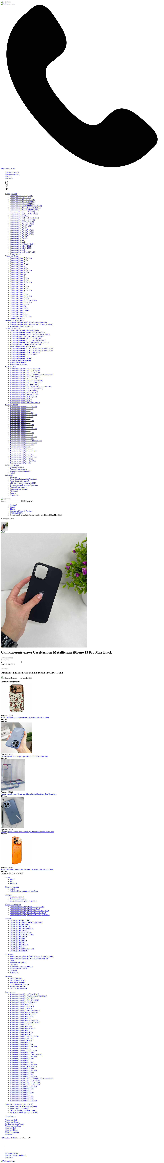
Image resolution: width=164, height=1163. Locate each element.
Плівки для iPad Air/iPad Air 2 (21, 932)
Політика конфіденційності (15, 1155)
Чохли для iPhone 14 (17, 284)
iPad (11, 881)
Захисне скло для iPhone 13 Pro (21, 449)
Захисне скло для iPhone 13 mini (22, 445)
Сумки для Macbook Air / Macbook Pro (24, 330)
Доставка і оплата (12, 172)
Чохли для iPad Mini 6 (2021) (20, 246)
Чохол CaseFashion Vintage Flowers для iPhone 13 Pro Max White (25, 717)
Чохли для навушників (18, 489)
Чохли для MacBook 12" (19, 356)
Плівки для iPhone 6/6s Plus (20, 926)
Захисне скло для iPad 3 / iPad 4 (22, 1006)
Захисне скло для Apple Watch (21, 326)
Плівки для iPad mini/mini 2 (20, 924)
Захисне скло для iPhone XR (20, 463)
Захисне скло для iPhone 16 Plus (22, 421)
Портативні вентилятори (19, 984)
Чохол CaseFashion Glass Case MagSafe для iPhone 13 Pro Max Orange (27, 869)
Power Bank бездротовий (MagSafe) (23, 479)
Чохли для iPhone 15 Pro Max (21, 282)
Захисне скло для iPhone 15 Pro (21, 427)
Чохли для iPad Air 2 (17, 242)
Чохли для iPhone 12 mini (19, 304)
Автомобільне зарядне (18, 469)
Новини (8, 176)
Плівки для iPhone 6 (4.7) (19, 930)
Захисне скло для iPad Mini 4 (21, 401)
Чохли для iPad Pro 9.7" (19, 238)
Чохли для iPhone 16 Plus (19, 272)
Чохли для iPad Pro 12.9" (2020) (22, 230)
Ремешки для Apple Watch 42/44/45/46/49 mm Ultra (29, 958)
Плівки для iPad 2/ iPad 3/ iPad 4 (22, 934)
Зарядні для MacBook (18, 362)
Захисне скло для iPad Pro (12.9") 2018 (24, 1036)
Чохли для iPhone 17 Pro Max (21, 258)
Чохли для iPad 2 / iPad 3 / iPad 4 (22, 244)
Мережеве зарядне (17, 467)
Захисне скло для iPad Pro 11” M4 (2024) (25, 372)
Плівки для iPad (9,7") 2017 (20, 920)
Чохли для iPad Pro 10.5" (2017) (22, 224)
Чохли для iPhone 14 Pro (19, 288)
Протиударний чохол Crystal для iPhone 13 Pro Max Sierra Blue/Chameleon (28, 794)
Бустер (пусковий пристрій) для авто (24, 485)
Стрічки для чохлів (17, 318)
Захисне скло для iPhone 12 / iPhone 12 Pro (26, 441)
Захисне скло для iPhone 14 (20, 431)
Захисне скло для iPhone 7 (20, 1030)
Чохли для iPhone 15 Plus (19, 278)
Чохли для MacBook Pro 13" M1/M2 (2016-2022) (28, 340)
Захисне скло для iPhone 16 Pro (21, 417)
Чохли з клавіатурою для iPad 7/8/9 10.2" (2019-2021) (30, 915)
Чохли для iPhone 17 (17, 262)
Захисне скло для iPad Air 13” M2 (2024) (25, 370)
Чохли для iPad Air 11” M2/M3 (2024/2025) (26, 206)
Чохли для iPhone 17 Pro (19, 260)
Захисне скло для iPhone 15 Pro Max (23, 429)
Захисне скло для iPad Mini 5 (21, 399)
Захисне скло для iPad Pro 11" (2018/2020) (25, 383)
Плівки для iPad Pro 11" (19, 951)
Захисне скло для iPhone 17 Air (21, 413)
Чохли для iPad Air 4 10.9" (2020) (22, 212)
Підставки (14, 491)
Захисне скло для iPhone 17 (20, 411)
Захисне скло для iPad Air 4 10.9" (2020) (25, 376)
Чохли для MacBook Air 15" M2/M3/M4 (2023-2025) (29, 342)
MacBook (13, 883)
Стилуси (13, 493)
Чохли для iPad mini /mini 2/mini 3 (22, 252)
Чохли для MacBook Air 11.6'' (21, 358)
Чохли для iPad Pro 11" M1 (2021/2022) (24, 210)
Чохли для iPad (11, 194)
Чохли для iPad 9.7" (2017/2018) (22, 222)
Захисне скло (10, 992)
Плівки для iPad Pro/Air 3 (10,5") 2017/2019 (26, 922)
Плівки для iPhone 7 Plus (19, 945)
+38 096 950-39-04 (8, 168)
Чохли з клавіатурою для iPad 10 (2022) (25, 909)
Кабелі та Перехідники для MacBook (24, 891)
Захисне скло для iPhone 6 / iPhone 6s (24, 1012)
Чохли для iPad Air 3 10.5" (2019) (22, 220)
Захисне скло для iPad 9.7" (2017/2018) (24, 385)
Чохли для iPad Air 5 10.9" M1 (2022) (24, 214)
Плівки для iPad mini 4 (18, 941)
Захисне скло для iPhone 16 (20, 419)
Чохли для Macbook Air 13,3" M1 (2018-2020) (27, 336)
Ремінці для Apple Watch (14, 320)
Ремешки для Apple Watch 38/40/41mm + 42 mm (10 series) (31, 956)
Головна (13, 505)
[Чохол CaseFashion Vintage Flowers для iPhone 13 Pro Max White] (16, 713)
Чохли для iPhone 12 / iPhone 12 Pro (23, 300)
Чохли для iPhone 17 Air (19, 264)
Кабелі (12, 473)
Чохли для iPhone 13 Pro (19, 294)
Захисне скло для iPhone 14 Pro (21, 435)
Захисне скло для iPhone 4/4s (21, 1026)
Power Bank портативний (19, 481)
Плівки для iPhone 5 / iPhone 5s (21, 928)
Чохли (12, 507)
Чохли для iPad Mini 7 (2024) (20, 198)
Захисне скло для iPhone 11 (20, 453)
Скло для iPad (10, 366)
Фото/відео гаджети (17, 982)
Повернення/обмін (12, 174)
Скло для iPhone (11, 405)
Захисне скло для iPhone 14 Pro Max (23, 437)
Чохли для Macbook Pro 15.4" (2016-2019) (25, 344)
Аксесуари (9, 475)
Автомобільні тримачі (18, 487)
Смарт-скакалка (16, 978)
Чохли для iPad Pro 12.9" (19, 236)
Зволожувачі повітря (17, 986)
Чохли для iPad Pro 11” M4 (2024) (22, 202)
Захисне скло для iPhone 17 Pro (21, 409)
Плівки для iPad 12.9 (17, 947)
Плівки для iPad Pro (17, 939)
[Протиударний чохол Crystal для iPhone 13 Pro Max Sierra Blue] (16, 752)
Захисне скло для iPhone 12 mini (22, 439)
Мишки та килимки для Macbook (22, 346)
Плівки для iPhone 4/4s (18, 936)
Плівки (8, 918)
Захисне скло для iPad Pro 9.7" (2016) (24, 391)
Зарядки (8, 895)
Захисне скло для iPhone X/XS (21, 459)
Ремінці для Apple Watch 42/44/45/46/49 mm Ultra (28, 322)
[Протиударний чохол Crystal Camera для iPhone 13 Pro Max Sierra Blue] (12, 828)
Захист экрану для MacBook (20, 360)
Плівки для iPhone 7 (17, 943)
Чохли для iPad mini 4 (18, 250)
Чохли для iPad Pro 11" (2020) (21, 226)
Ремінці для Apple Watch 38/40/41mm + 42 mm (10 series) (31, 324)
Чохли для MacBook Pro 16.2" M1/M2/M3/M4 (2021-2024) (31, 350)
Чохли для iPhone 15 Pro (19, 280)
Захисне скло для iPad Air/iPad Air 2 (23, 1002)
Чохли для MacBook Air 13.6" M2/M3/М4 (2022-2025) (30, 334)
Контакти (9, 178)
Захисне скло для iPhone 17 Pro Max (23, 407)
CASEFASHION (16, 513)
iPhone (12, 509)
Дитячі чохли (15, 254)
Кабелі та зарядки (12, 465)
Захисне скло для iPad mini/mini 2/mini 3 (25, 403)
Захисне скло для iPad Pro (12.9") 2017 (24, 1000)
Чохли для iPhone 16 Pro (19, 268)
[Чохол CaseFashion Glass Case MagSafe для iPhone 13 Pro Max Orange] (16, 865)
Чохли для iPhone (12, 256)
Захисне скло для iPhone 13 (20, 447)
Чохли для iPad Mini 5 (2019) (20, 248)
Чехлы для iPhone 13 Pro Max (21, 511)
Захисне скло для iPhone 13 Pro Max (23, 451)
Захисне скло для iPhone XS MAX (23, 461)
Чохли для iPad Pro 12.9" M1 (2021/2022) (25, 208)
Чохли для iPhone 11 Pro (19, 314)
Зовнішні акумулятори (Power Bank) (19, 1104)
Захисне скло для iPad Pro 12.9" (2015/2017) (26, 389)
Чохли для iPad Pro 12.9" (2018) (22, 232)
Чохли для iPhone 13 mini (19, 298)
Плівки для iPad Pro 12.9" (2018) (22, 949)
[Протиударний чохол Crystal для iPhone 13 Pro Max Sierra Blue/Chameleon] (13, 790)
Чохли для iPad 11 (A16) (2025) (21, 196)
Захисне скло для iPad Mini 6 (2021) (23, 397)
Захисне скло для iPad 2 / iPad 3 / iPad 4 (24, 395)
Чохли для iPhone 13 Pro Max (21, 296)
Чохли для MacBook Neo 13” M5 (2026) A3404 (27, 332)
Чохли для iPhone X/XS (19, 308)
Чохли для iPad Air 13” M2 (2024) (22, 204)
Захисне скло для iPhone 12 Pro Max (23, 443)
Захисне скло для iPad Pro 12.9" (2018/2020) (26, 380)
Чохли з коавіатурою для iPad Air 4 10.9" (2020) (28, 913)
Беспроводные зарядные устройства (23, 901)
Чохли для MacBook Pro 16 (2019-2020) (24, 352)
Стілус (12, 960)
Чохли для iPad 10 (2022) (19, 216)
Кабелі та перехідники (18, 364)
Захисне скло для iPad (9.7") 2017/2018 (24, 994)
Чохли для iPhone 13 (17, 292)
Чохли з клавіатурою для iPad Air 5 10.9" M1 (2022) (29, 911)
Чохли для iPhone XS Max (19, 310)
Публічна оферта (11, 1153)
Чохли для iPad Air (17, 240)
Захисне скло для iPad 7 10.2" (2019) (23, 378)
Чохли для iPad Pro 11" (18, 228)
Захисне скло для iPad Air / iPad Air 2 (24, 393)
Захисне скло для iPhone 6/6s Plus (22, 1028)
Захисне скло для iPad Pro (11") (21, 1038)
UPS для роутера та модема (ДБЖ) (23, 483)
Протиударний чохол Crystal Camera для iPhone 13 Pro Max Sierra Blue (27, 832)
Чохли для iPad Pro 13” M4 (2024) (22, 200)
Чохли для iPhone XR (18, 306)
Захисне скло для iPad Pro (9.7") (22, 1024)
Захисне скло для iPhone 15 (20, 423)
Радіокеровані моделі (18, 980)
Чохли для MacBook (13, 328)
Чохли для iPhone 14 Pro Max (21, 290)
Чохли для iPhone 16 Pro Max (21, 270)
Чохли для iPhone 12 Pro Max (21, 302)
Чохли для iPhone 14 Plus (19, 286)
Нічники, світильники (18, 988)
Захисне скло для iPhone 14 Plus (22, 433)
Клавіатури (14, 495)
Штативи (13, 477)
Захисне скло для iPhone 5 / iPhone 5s (24, 1020)
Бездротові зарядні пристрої (20, 471)
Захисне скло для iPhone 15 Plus (22, 425)
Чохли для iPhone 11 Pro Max (21, 316)
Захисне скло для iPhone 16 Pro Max (23, 415)
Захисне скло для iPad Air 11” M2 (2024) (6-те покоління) (31, 374)
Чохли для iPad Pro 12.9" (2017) (22, 234)
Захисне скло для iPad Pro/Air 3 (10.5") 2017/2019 (28, 996)
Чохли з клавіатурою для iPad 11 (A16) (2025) (27, 907)
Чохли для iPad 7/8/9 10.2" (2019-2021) (24, 218)
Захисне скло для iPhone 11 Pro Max (23, 457)
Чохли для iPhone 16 (17, 266)
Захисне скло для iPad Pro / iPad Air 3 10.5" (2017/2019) (30, 387)
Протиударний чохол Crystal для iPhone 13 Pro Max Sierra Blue (24, 756)
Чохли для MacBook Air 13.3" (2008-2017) (25, 338)
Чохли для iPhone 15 (17, 276)
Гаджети (8, 976)
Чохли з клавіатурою (13, 905)
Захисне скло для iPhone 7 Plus (21, 1004)
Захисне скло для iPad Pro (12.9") (22, 998)
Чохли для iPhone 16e (18, 274)
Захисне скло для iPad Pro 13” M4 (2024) (25, 368)
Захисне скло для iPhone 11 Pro (21, 455)
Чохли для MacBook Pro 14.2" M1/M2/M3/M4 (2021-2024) (31, 348)
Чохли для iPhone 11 (17, 312)
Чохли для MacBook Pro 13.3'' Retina (23, 354)
